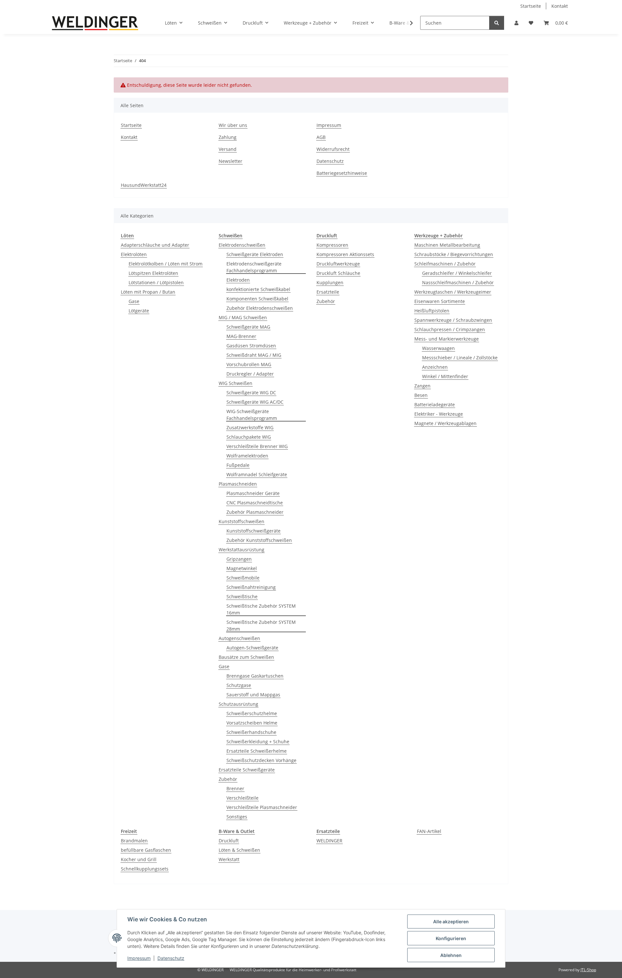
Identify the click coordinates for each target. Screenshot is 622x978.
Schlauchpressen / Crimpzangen (449, 329)
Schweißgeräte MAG (248, 327)
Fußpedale (237, 465)
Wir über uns (233, 125)
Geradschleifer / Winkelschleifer (457, 273)
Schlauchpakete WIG (248, 437)
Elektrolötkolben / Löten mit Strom (165, 264)
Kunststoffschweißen (241, 521)
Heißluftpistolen (431, 311)
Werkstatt (229, 859)
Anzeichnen (435, 367)
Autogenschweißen (239, 638)
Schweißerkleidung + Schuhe (257, 741)
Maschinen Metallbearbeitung (447, 245)
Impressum (139, 958)
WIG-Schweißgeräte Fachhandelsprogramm (251, 414)
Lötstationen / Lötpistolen (156, 282)
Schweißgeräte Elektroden (254, 254)
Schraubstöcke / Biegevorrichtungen (453, 254)
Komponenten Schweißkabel (257, 299)
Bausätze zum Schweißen (246, 657)
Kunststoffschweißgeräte (253, 531)
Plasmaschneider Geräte (253, 493)
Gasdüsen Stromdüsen (251, 346)
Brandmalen (134, 840)
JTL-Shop (588, 969)
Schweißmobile (242, 578)
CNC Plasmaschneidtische (254, 503)
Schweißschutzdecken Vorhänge (261, 760)
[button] (516, 23)
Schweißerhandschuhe (251, 732)
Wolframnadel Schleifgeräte (256, 474)
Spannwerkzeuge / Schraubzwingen (453, 320)
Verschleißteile (242, 798)
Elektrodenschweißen (242, 245)
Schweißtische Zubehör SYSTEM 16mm (261, 609)
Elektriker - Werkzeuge (438, 414)
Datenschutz (170, 958)
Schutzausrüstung (238, 704)
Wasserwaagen (438, 348)
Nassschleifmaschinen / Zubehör (458, 282)
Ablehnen (451, 955)
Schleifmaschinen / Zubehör (445, 264)
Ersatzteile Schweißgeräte (247, 770)
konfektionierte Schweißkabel (258, 289)
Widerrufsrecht (333, 149)
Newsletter (230, 161)
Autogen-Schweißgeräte (252, 648)
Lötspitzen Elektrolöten (153, 273)
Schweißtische (242, 596)
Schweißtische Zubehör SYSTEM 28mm (261, 625)
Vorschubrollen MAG (248, 364)
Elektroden (238, 280)
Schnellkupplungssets (144, 869)
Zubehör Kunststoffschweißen (259, 540)
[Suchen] (496, 23)
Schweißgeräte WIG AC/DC (254, 402)
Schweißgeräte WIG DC (251, 392)
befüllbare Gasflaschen (146, 850)
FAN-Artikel (429, 831)
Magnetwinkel (241, 568)
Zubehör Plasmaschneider (254, 512)
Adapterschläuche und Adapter (155, 245)
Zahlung (227, 137)
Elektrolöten (134, 254)
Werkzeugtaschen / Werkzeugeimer (452, 292)
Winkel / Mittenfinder (445, 376)
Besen (421, 395)
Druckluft (229, 840)
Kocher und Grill (138, 859)
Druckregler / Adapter (250, 374)
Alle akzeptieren (451, 921)
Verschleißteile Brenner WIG (257, 446)
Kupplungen (330, 282)
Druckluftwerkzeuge (338, 264)
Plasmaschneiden (238, 484)
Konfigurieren (451, 938)
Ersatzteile (328, 292)
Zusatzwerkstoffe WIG (249, 427)
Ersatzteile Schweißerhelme (256, 751)
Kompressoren (332, 245)
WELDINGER (329, 840)
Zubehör (228, 779)
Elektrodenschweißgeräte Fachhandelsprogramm (254, 267)
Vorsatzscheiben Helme (251, 723)
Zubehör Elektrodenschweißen (259, 308)
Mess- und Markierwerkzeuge (446, 339)
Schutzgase (238, 685)
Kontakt (559, 6)
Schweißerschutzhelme (251, 713)
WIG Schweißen (235, 383)
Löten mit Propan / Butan (148, 292)
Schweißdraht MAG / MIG (253, 355)
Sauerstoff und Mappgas (253, 694)
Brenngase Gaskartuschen (254, 676)
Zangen (422, 386)
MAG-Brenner (241, 336)
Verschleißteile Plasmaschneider (261, 807)
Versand (227, 149)
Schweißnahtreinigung (251, 587)
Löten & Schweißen (239, 850)
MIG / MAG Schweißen (243, 317)
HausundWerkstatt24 (144, 185)
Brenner (235, 788)
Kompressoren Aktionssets (345, 254)
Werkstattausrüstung (241, 549)
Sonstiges (236, 817)
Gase (134, 301)
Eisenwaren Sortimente (439, 301)
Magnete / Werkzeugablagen (445, 423)
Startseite (530, 6)
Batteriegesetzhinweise (342, 173)
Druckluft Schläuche (338, 273)
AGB (321, 137)
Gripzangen (239, 559)
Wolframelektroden (247, 456)
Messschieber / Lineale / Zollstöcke (460, 357)
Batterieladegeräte (434, 404)
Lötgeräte (139, 311)
